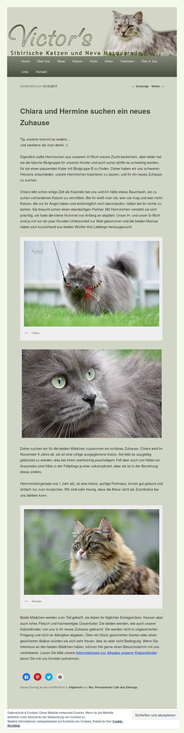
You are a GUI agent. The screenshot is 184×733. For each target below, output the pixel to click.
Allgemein (75, 687)
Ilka (91, 687)
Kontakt (41, 71)
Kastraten (127, 61)
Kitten (109, 61)
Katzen (77, 61)
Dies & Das (149, 61)
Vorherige (140, 86)
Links (25, 71)
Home (25, 61)
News (61, 61)
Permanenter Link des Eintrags (116, 687)
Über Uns (43, 61)
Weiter (157, 86)
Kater (94, 61)
